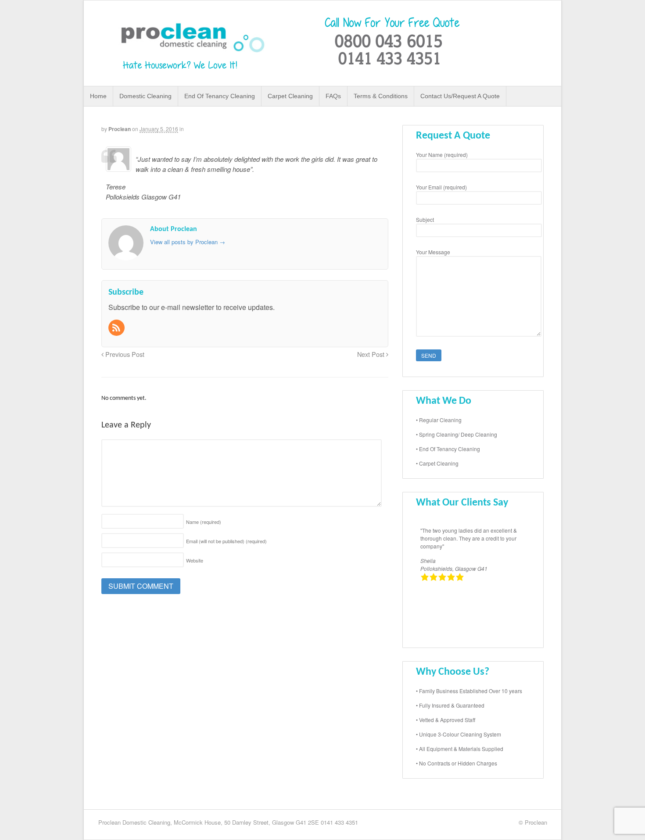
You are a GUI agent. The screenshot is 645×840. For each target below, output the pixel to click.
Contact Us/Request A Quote (460, 96)
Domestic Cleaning (145, 96)
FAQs (333, 96)
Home (98, 96)
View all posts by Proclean (187, 242)
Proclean (119, 129)
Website (194, 560)
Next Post (371, 354)
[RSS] (117, 328)
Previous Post (124, 354)
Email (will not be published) (226, 541)
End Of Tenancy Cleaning (219, 96)
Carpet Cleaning (290, 96)
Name (203, 521)
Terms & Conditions (381, 96)
